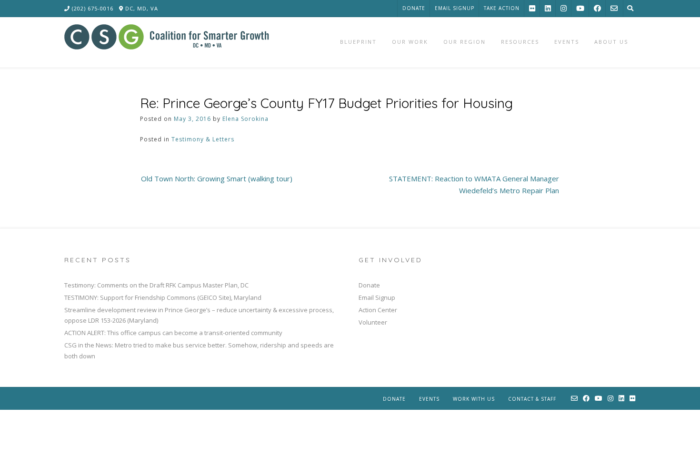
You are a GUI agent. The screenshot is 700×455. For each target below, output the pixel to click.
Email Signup (454, 8)
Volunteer (373, 322)
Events (429, 399)
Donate (413, 8)
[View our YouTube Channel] (580, 8)
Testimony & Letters (202, 139)
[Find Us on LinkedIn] (548, 8)
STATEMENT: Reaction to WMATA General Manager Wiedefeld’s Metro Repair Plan (474, 185)
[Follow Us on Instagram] (563, 8)
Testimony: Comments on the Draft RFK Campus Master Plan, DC (156, 285)
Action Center (378, 310)
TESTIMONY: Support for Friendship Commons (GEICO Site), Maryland (162, 297)
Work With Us (474, 399)
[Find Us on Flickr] (532, 8)
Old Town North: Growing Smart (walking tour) (216, 178)
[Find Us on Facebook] (597, 8)
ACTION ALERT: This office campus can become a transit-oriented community (173, 332)
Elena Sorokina (245, 119)
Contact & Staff (532, 399)
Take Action (502, 8)
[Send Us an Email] (614, 8)
